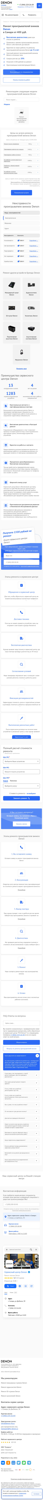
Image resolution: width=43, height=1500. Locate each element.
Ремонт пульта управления (11, 144)
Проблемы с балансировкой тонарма (11, 166)
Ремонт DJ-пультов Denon (10, 1391)
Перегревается (8, 251)
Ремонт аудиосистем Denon (11, 1387)
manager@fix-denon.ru (9, 1429)
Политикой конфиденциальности (21, 1210)
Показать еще (21, 369)
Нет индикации (8, 256)
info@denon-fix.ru (8, 1423)
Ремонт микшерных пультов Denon (14, 1383)
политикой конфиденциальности (30, 566)
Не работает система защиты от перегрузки (13, 160)
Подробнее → (33, 240)
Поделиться (3, 1463)
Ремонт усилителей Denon (10, 1396)
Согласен (36, 1494)
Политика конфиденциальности (21, 1479)
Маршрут (12, 1286)
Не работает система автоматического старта (10, 172)
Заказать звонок (21, 824)
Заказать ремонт (20, 798)
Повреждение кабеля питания (12, 155)
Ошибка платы (8, 261)
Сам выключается (9, 246)
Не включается (8, 240)
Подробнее (21, 890)
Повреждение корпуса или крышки (14, 149)
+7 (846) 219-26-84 (26, 5)
